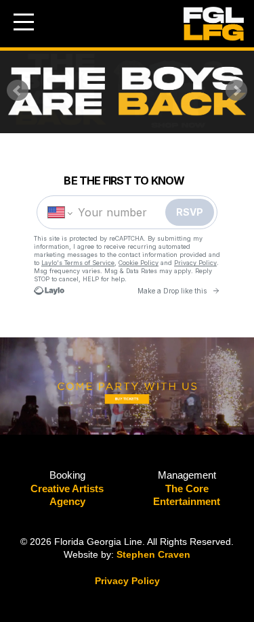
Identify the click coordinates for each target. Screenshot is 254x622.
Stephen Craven (153, 554)
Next (236, 90)
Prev (17, 90)
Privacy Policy (127, 580)
